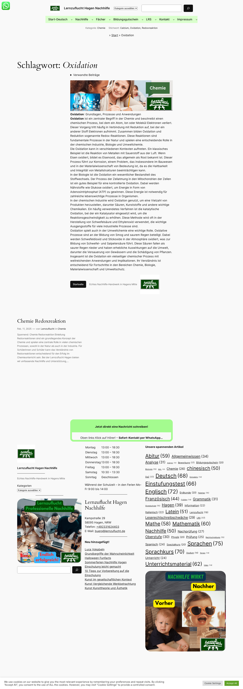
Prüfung (195, 537)
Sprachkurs (165, 551)
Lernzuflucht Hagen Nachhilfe (87, 8)
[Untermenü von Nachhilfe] (92, 19)
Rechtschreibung (215, 537)
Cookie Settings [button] (212, 683)
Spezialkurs (176, 544)
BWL (161, 469)
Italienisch (154, 512)
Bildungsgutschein (209, 462)
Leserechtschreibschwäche (170, 517)
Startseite (78, 284)
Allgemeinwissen (190, 456)
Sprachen (205, 543)
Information (195, 505)
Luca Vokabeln (94, 549)
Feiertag (203, 493)
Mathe (158, 524)
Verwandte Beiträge (86, 75)
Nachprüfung (191, 531)
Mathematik (191, 524)
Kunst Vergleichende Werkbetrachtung (110, 583)
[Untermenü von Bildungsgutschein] (142, 19)
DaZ (149, 476)
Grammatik (205, 499)
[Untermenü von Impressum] (196, 19)
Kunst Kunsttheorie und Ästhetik (106, 588)
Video (208, 565)
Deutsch (172, 476)
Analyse (155, 462)
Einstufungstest (171, 483)
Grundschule (152, 506)
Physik (177, 537)
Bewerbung (186, 462)
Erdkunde (188, 492)
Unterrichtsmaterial (173, 564)
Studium (192, 553)
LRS (201, 518)
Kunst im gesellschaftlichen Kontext (108, 579)
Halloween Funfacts (98, 558)
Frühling (186, 500)
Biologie (151, 469)
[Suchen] (188, 8)
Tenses (204, 553)
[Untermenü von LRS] (156, 19)
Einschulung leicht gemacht (103, 566)
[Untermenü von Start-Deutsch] (72, 19)
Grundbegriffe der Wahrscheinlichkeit (109, 553)
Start (114, 35)
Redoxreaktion (150, 27)
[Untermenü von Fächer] (110, 19)
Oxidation (135, 27)
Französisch (162, 498)
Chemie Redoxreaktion (41, 321)
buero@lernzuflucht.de (110, 531)
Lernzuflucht (47, 328)
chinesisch (203, 468)
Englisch (161, 491)
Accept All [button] (231, 683)
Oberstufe (157, 537)
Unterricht (156, 558)
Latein (176, 511)
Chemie (101, 27)
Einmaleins (196, 477)
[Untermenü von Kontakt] (174, 19)
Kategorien (24, 485)
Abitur (157, 456)
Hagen (172, 505)
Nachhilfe (160, 531)
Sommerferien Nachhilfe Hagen (106, 562)
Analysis (171, 463)
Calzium (124, 27)
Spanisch (155, 544)
